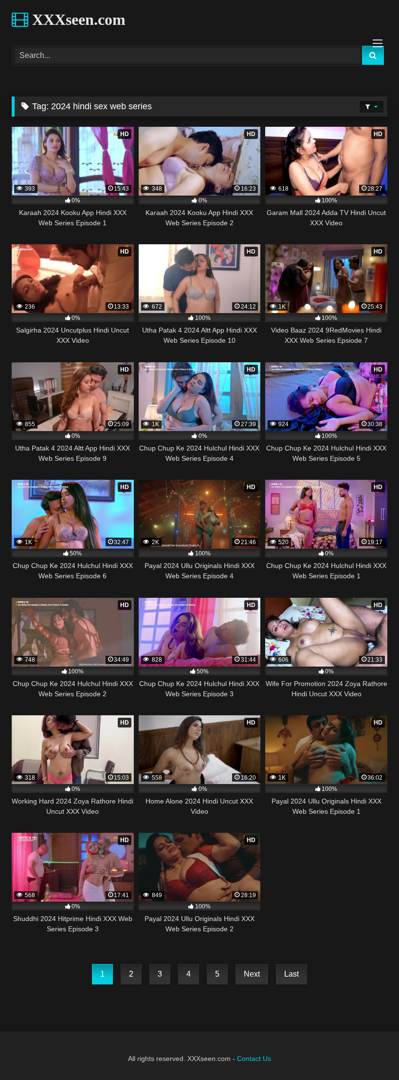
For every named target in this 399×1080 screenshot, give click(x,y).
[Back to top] (369, 1050)
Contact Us (254, 1058)
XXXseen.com (77, 19)
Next (252, 974)
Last (291, 974)
